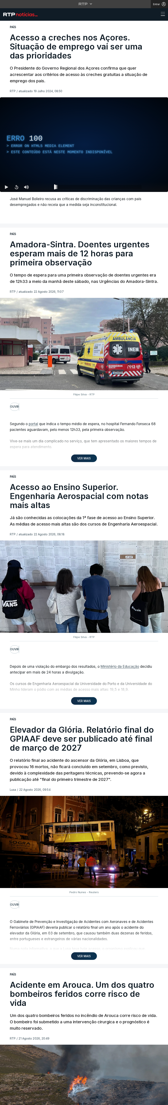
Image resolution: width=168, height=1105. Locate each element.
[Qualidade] (152, 187)
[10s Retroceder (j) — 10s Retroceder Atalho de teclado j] (16, 187)
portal (33, 424)
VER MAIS (84, 458)
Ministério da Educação (120, 666)
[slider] (98, 188)
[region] (84, 144)
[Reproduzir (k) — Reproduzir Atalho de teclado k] (6, 187)
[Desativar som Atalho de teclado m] (26, 187)
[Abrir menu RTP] (84, 4)
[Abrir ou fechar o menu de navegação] (161, 14)
